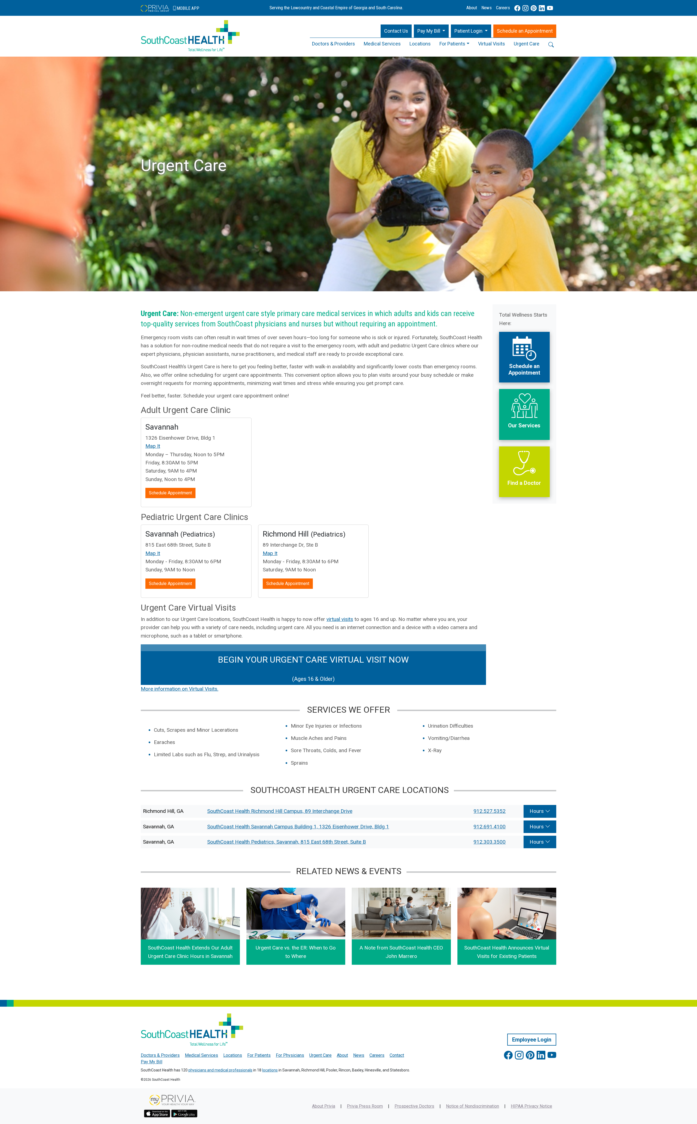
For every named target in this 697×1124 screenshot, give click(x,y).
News (486, 7)
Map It (152, 446)
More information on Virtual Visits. (179, 689)
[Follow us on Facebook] (517, 8)
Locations (420, 44)
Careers (503, 7)
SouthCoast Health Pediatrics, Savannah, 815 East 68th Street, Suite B (286, 842)
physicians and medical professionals (220, 1070)
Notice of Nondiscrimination (472, 1106)
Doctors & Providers (333, 44)
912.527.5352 (489, 811)
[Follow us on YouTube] (550, 8)
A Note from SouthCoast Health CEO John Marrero (401, 952)
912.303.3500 (489, 842)
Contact (397, 1055)
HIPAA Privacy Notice (531, 1106)
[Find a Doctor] (524, 450)
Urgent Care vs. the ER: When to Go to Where (296, 952)
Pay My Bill (151, 1061)
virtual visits (339, 619)
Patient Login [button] (469, 31)
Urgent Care (526, 44)
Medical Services (382, 44)
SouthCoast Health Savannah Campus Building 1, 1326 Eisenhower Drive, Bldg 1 (298, 826)
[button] (431, 31)
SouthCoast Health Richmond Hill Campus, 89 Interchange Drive (279, 811)
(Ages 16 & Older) (313, 668)
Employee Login (531, 1039)
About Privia (323, 1106)
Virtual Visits (491, 44)
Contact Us (396, 31)
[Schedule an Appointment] (524, 336)
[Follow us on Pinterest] (534, 8)
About (471, 7)
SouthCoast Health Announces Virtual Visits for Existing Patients (506, 952)
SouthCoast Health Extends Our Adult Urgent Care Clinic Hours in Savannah (190, 952)
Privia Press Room (365, 1106)
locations (270, 1070)
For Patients (452, 44)
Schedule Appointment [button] (525, 31)
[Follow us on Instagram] (525, 8)
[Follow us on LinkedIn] (542, 8)
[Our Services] (524, 393)
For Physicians (290, 1055)
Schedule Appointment (170, 492)
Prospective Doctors (414, 1106)
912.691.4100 (489, 826)
